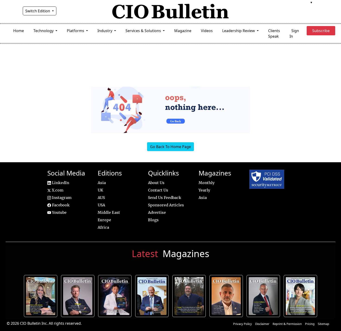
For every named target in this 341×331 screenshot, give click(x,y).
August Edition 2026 (40, 296)
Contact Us (158, 190)
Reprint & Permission (287, 324)
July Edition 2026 (115, 296)
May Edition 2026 (263, 296)
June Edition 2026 (189, 296)
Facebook (60, 205)
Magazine (182, 30)
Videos (207, 30)
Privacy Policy (242, 324)
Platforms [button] (76, 30)
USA (101, 205)
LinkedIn (60, 182)
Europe (104, 220)
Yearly (204, 190)
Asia (102, 182)
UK (100, 190)
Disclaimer (262, 324)
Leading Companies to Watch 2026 (78, 296)
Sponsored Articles (166, 205)
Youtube (59, 212)
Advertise (157, 212)
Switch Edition (38, 10)
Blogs (153, 220)
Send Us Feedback (164, 197)
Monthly (207, 182)
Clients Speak (274, 33)
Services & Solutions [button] (143, 30)
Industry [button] (105, 30)
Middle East (109, 212)
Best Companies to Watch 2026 (152, 296)
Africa (103, 227)
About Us (156, 182)
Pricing (310, 324)
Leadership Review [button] (239, 30)
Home (18, 30)
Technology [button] (44, 30)
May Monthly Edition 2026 (226, 296)
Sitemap (323, 324)
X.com (57, 190)
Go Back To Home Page (170, 146)
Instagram (61, 197)
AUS (101, 197)
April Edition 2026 (300, 296)
